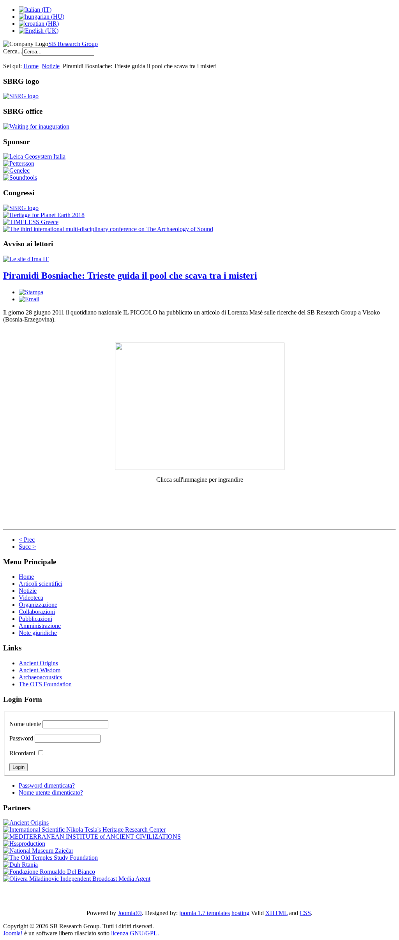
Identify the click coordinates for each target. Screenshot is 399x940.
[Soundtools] (20, 177)
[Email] (29, 299)
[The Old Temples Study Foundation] (50, 857)
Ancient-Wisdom (39, 670)
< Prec (27, 539)
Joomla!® (130, 913)
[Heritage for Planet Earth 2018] (44, 215)
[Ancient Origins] (26, 822)
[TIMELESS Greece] (30, 222)
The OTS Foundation (45, 684)
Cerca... (12, 51)
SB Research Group (73, 44)
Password (21, 738)
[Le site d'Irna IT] (26, 259)
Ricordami (22, 753)
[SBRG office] (36, 126)
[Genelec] (16, 170)
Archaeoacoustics (40, 677)
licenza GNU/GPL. (135, 933)
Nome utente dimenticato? (51, 792)
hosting (240, 913)
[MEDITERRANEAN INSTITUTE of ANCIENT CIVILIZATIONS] (92, 836)
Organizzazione (38, 604)
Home (31, 66)
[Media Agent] (76, 878)
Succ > (27, 546)
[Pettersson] (18, 163)
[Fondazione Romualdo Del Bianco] (49, 871)
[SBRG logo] (21, 96)
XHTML (276, 913)
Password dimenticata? (47, 785)
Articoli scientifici (40, 583)
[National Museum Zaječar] (38, 850)
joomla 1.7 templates (204, 913)
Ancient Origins (38, 663)
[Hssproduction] (24, 843)
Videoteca (31, 597)
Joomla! (13, 933)
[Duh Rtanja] (20, 864)
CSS (305, 913)
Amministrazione (40, 625)
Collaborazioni (37, 611)
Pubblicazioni (35, 618)
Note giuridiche (38, 632)
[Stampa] (31, 292)
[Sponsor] (34, 156)
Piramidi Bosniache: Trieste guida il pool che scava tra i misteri (130, 275)
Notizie (51, 66)
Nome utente (25, 724)
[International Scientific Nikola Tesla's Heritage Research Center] (84, 829)
